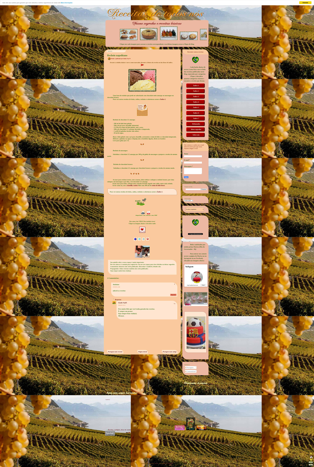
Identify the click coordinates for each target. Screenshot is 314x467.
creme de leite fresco (158, 185)
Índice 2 (163, 99)
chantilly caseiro (132, 185)
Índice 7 (196, 118)
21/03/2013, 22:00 (116, 287)
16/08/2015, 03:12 (121, 305)
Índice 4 (196, 102)
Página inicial (142, 352)
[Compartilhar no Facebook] (135, 240)
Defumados (196, 124)
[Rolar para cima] (311, 454)
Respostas (118, 299)
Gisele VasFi (122, 303)
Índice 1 (196, 85)
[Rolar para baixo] (311, 460)
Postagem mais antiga (170, 352)
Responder (173, 294)
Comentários (191, 371)
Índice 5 (196, 107)
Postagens (190, 367)
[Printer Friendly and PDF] (146, 216)
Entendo (305, 3)
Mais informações (66, 3)
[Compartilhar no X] (140, 240)
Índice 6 (196, 113)
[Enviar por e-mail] (144, 240)
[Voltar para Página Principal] (311, 457)
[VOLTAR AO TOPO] (311, 462)
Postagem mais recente (115, 352)
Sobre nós (196, 135)
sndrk (156, 463)
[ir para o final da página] (311, 465)
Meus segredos (196, 129)
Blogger (170, 463)
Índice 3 (196, 96)
